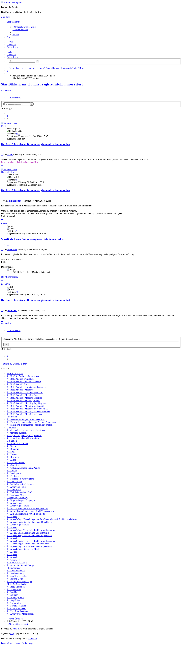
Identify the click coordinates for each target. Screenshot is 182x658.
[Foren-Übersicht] (11, 2)
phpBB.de (32, 638)
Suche (9, 52)
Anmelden (11, 54)
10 (17, 292)
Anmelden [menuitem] (11, 44)
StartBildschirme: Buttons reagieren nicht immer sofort (42, 84)
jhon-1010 (5, 284)
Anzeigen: (8, 339)
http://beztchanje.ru (9, 277)
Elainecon (5, 223)
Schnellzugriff (13, 22)
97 (17, 179)
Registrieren (12, 57)
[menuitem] (25, 27)
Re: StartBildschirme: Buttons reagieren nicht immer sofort (35, 144)
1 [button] (7, 116)
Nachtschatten (7, 172)
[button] (8, 113)
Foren (9, 37)
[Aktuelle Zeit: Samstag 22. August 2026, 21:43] (8, 73)
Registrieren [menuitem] (12, 47)
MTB (3, 126)
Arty (12, 633)
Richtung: (63, 339)
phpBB (16, 628)
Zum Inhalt (6, 17)
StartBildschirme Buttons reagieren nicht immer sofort (32, 239)
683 (18, 133)
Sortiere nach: (33, 339)
